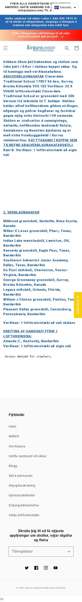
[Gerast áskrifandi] (68, 551)
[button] (5, 48)
